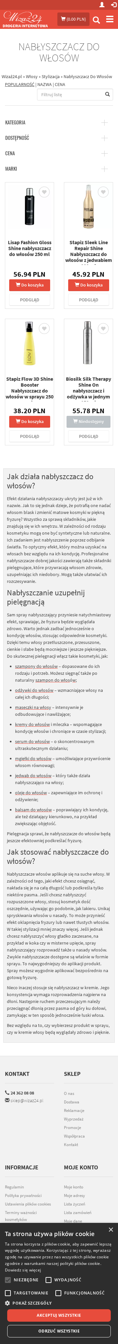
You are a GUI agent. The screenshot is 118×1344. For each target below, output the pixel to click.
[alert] (59, 1283)
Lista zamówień (77, 1212)
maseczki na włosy (33, 707)
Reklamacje (74, 1110)
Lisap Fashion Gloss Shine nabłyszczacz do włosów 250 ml (29, 248)
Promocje (72, 1127)
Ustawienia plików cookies (28, 1204)
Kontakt (17, 1073)
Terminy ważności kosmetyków (21, 1216)
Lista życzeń (74, 1204)
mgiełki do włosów (33, 758)
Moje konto (73, 1187)
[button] (59, 1303)
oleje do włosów (31, 793)
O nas (69, 1093)
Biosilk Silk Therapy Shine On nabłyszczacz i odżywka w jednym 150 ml (88, 390)
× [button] (110, 1229)
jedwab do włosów (33, 776)
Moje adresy (74, 1195)
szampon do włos (52, 680)
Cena (10, 153)
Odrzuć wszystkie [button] (59, 1331)
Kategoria (15, 122)
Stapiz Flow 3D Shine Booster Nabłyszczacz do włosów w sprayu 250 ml (29, 390)
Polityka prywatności (23, 1195)
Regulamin (14, 1187)
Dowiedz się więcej (23, 1270)
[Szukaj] (96, 21)
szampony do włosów (36, 666)
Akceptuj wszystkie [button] (59, 1315)
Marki (11, 168)
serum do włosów (32, 741)
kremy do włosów (32, 724)
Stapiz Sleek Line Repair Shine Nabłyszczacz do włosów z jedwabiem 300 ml (88, 254)
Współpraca (74, 1136)
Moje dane (73, 1221)
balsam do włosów (33, 810)
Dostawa (71, 1102)
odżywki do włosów (34, 690)
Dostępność (17, 138)
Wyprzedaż (74, 1119)
